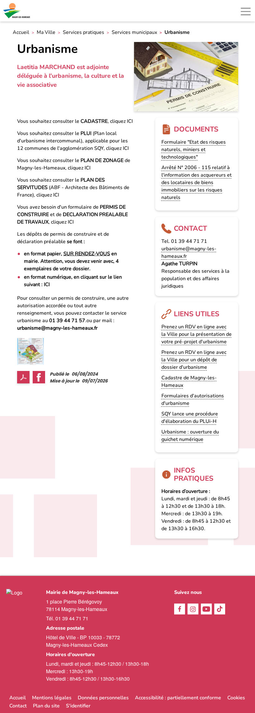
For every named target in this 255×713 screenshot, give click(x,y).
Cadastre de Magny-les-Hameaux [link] (189, 381)
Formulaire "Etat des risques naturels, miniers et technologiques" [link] (193, 149)
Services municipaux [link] (134, 32)
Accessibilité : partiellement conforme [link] (178, 697)
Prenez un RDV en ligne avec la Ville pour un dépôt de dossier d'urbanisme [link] (193, 360)
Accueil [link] (21, 32)
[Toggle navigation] (245, 11)
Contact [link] (18, 705)
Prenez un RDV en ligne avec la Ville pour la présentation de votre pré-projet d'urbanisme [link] (196, 334)
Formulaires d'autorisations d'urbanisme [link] (192, 399)
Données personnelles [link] (103, 697)
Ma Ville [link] (46, 32)
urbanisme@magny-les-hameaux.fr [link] (57, 328)
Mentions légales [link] (52, 697)
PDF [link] (23, 377)
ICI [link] (129, 121)
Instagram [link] (193, 609)
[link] (17, 10)
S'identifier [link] (78, 705)
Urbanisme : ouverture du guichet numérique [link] (190, 435)
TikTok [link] (219, 609)
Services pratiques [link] (83, 32)
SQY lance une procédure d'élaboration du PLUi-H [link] (189, 417)
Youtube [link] (206, 609)
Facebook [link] (179, 609)
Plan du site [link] (46, 705)
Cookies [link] (236, 697)
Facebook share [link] (39, 377)
